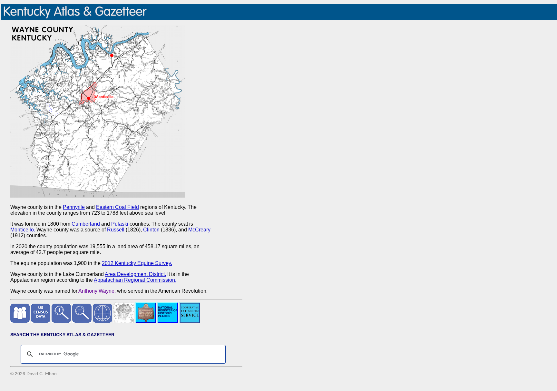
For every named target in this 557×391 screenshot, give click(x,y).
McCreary (199, 229)
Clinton (151, 229)
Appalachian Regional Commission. (135, 280)
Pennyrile (74, 207)
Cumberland (86, 224)
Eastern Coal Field (117, 207)
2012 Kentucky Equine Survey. (137, 263)
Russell (115, 229)
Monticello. (22, 229)
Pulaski (119, 224)
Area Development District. (135, 274)
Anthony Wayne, (97, 291)
